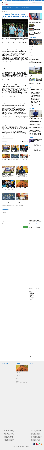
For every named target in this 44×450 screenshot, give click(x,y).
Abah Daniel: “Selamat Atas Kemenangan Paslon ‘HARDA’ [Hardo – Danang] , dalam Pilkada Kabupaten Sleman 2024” (22, 379)
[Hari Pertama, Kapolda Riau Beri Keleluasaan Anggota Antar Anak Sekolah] (32, 255)
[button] (41, 2)
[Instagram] (38, 444)
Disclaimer (4, 7)
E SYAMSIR (5, 17)
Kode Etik (11, 7)
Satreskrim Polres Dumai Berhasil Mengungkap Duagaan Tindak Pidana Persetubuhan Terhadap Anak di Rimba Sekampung (35, 131)
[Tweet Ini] (22, 141)
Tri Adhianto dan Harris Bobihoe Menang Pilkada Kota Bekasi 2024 (21, 382)
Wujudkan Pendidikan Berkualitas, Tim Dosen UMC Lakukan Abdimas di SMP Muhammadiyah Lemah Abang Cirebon (32, 357)
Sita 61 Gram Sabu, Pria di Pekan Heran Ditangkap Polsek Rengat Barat (35, 125)
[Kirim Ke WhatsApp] (27, 141)
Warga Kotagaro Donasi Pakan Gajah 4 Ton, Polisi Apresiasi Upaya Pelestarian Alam (9, 431)
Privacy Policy (23, 7)
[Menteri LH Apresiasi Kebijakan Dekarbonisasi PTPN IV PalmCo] (6, 147)
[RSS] (41, 444)
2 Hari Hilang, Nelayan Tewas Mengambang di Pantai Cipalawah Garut (36, 96)
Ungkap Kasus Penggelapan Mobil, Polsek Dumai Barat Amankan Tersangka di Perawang (35, 122)
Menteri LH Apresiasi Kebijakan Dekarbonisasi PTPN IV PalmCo (5, 151)
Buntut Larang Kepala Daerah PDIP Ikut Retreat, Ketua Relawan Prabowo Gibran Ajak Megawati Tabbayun (21, 376)
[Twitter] (34, 444)
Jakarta (5, 13)
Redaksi (27, 7)
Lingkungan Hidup (9, 13)
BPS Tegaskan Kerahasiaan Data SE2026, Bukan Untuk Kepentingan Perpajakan (15, 151)
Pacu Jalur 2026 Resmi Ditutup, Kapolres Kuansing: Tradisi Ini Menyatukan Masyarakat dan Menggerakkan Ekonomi (35, 93)
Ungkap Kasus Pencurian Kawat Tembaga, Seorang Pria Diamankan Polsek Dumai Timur (35, 128)
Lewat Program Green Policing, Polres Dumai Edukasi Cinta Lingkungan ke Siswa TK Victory (35, 221)
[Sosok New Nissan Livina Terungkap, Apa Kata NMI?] (35, 143)
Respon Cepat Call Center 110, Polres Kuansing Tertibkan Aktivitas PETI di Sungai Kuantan (36, 90)
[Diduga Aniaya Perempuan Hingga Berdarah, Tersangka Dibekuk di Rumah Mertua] (6, 156)
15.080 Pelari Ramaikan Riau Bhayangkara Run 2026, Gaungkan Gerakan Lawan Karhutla (38, 83)
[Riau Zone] (5, 4)
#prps (11, 138)
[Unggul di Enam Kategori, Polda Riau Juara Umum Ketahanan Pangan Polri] (24, 147)
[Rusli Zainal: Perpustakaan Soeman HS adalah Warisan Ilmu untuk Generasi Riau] (39, 255)
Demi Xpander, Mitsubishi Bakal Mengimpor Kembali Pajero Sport (38, 140)
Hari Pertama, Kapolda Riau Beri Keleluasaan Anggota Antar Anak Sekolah (32, 289)
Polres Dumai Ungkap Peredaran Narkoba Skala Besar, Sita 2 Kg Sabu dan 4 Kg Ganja (35, 118)
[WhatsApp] (39, 444)
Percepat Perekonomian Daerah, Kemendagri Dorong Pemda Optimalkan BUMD (37, 33)
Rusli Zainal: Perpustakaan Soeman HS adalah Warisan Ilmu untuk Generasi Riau (39, 289)
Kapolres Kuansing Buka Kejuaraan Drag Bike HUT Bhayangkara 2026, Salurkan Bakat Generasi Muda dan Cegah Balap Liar (32, 83)
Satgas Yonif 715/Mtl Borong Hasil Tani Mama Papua (36, 431)
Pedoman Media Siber (17, 7)
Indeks (5, 2)
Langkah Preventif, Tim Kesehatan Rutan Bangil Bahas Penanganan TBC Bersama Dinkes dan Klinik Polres (35, 53)
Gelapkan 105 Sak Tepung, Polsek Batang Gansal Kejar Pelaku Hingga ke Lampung (35, 134)
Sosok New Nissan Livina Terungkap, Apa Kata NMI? (37, 146)
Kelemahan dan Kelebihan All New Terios (36, 105)
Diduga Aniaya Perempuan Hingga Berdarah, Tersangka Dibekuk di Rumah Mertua (6, 160)
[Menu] (2, 2)
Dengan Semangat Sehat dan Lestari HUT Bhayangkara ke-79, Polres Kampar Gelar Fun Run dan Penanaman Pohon (9, 434)
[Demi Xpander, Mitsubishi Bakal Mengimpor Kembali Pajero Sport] (31, 140)
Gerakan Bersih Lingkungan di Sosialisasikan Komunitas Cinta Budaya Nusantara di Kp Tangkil (8, 437)
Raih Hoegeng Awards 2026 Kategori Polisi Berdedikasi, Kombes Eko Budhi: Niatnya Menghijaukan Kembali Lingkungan (15, 160)
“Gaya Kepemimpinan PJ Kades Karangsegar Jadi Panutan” (38, 29)
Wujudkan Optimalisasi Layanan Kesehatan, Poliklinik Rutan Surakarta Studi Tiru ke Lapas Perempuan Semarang (35, 50)
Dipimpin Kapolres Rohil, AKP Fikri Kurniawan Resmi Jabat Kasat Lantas (22, 0)
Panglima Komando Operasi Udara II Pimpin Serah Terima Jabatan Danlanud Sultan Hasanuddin (36, 437)
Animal (3, 13)
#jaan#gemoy (5, 138)
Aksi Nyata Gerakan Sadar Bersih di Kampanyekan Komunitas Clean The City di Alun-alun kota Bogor (9, 440)
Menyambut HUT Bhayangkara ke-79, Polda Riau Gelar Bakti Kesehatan (34, 59)
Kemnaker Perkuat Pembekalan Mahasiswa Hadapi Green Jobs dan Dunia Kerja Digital (35, 22)
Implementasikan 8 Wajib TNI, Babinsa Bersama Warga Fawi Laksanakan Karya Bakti (35, 434)
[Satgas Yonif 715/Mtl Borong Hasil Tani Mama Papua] (35, 397)
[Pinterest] (36, 444)
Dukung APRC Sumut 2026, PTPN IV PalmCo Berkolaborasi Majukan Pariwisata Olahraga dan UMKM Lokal (35, 76)
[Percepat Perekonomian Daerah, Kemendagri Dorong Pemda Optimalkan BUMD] (31, 33)
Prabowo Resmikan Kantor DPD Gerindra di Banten (36, 102)
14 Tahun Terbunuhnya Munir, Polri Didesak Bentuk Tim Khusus (36, 99)
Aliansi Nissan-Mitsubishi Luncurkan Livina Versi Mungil (37, 150)
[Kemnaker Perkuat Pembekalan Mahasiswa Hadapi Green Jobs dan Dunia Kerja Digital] (35, 16)
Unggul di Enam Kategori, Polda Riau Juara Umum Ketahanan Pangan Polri (23, 151)
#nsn (8, 138)
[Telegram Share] (25, 141)
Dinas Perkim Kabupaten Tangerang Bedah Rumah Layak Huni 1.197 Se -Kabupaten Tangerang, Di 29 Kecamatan (38, 25)
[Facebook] (33, 444)
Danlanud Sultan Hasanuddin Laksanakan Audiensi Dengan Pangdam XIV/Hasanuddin (35, 440)
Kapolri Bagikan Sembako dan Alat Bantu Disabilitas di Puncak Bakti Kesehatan (35, 56)
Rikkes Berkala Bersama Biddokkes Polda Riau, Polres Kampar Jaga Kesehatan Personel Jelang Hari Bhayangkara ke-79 (35, 63)
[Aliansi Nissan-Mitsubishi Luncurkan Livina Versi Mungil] (35, 148)
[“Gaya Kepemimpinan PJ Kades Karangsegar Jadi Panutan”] (31, 29)
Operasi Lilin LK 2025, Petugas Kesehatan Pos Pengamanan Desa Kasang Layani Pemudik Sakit (35, 47)
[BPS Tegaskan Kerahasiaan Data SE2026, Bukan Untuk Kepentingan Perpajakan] (15, 147)
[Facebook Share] (20, 141)
